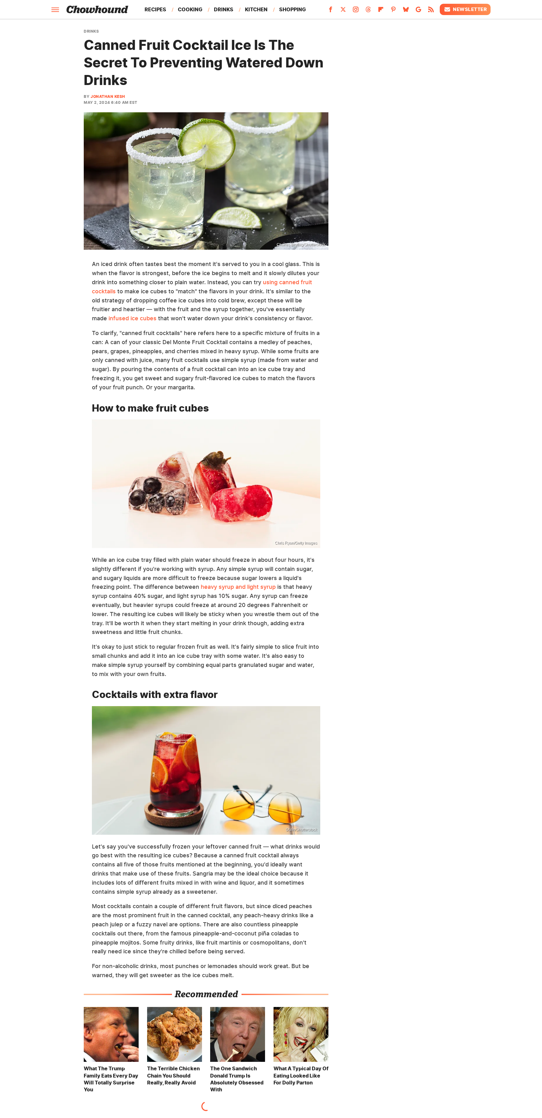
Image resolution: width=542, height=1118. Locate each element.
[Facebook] (330, 11)
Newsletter (470, 9)
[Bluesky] (406, 11)
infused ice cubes (133, 318)
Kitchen (256, 9)
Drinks (223, 9)
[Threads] (368, 11)
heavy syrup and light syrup (238, 586)
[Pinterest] (393, 11)
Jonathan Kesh (108, 96)
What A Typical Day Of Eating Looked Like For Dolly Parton (301, 1075)
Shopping (292, 9)
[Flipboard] (381, 11)
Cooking (190, 9)
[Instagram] (355, 11)
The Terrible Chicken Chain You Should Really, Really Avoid (173, 1075)
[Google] (418, 11)
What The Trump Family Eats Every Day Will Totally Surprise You (111, 1079)
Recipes (155, 9)
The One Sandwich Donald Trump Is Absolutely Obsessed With (236, 1079)
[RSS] (431, 11)
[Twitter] (343, 11)
